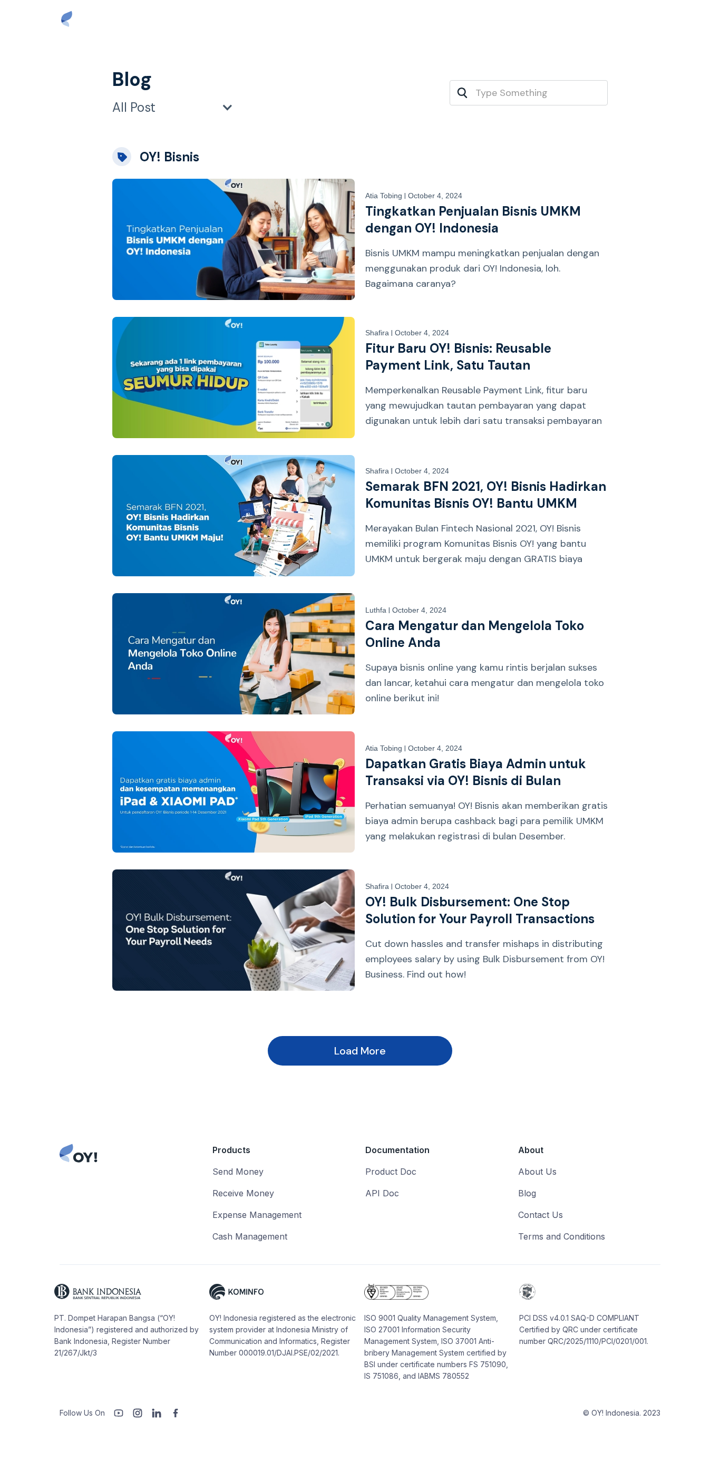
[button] (178, 108)
